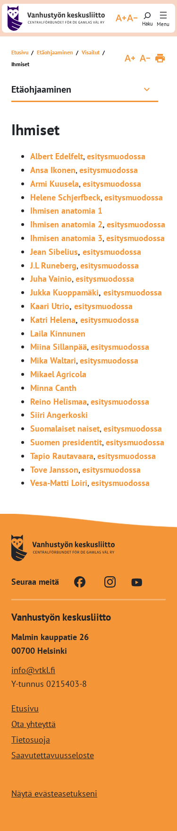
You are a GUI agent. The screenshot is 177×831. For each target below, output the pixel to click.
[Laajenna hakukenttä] (147, 18)
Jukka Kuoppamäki (64, 292)
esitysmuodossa (116, 156)
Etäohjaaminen (55, 52)
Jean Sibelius (54, 251)
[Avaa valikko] (163, 15)
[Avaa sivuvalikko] (146, 89)
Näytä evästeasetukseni (54, 793)
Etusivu (19, 52)
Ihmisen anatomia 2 (66, 224)
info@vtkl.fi (33, 670)
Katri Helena (53, 319)
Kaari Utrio (49, 306)
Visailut (91, 52)
